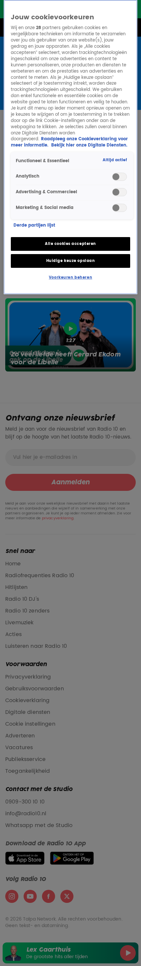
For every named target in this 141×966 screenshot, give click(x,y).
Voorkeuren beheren (70, 277)
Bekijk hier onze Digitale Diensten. (89, 145)
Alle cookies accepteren (70, 244)
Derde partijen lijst (34, 226)
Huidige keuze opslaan (70, 261)
